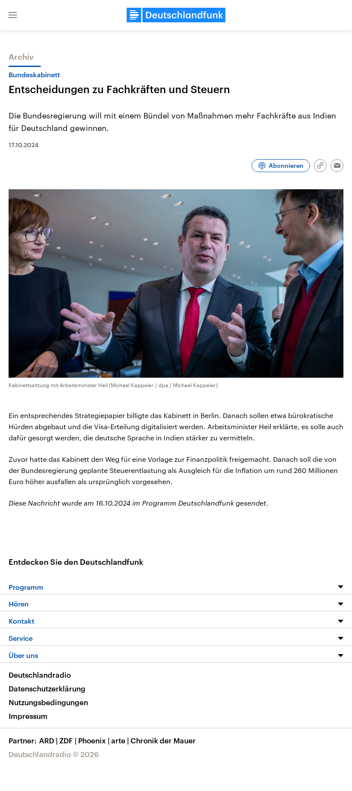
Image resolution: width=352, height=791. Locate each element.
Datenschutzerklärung (47, 688)
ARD (48, 740)
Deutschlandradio (40, 674)
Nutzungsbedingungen (48, 702)
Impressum (28, 716)
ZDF (67, 740)
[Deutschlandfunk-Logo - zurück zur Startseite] (176, 15)
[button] (13, 15)
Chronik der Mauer (163, 740)
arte (120, 740)
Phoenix (93, 740)
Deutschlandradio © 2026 (54, 754)
